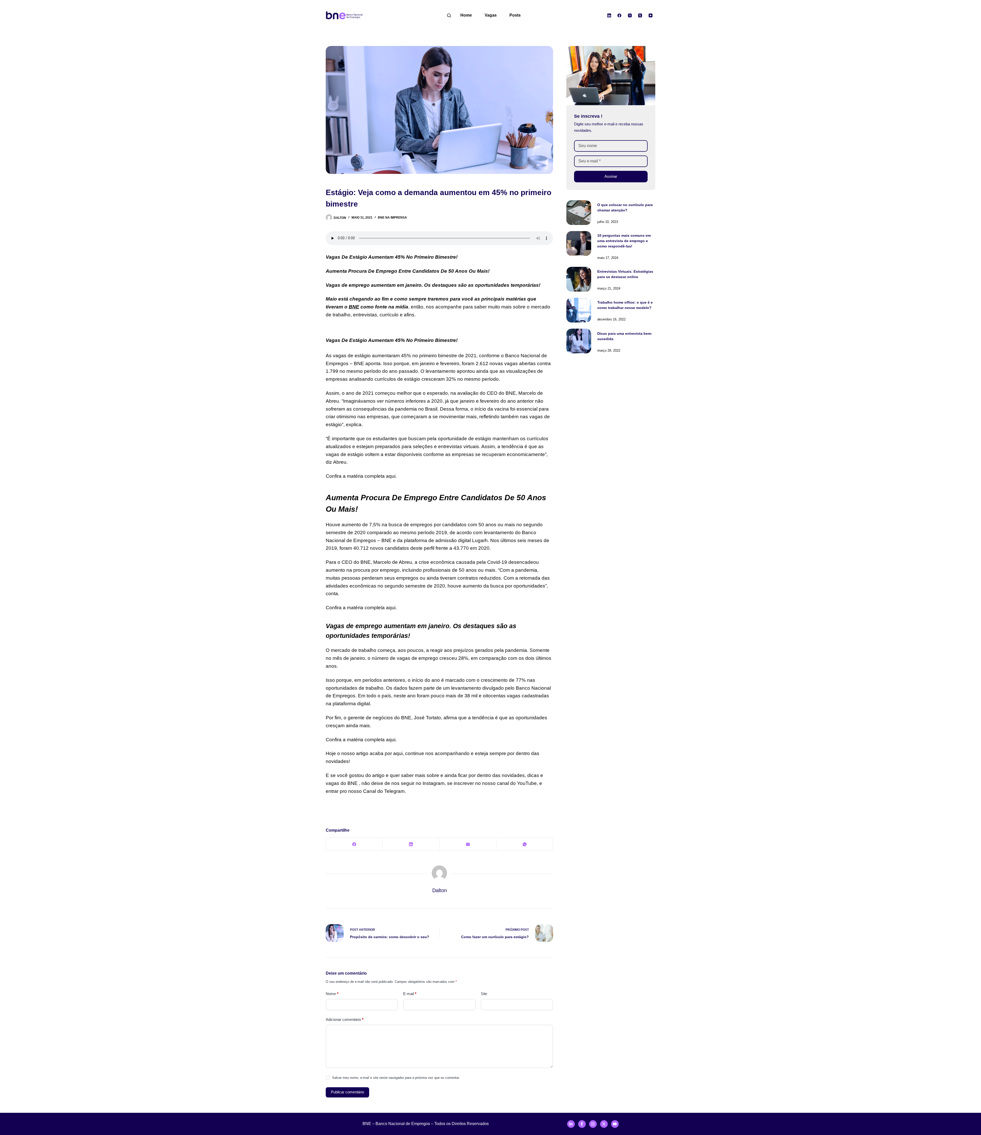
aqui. (391, 476)
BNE (354, 306)
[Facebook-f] (582, 1124)
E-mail (409, 993)
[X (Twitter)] (640, 15)
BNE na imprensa (392, 217)
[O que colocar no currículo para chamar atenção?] (578, 212)
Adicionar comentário (345, 1019)
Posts (515, 15)
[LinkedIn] (609, 15)
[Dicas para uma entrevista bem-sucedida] (578, 341)
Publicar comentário (347, 1092)
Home (466, 15)
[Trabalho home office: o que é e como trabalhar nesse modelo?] (578, 310)
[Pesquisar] (449, 15)
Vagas (491, 15)
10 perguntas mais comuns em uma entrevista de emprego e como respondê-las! (624, 240)
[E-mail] (468, 844)
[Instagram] (630, 15)
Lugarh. (480, 540)
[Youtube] (615, 1124)
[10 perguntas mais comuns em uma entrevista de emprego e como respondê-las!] (578, 243)
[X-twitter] (604, 1124)
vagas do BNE (342, 783)
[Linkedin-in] (571, 1124)
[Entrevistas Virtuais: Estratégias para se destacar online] (578, 279)
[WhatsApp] (524, 844)
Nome (332, 993)
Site (484, 993)
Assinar (610, 176)
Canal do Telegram (384, 791)
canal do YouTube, (518, 783)
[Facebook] (619, 15)
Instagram (434, 783)
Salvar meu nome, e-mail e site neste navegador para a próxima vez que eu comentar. (396, 1078)
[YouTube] (651, 15)
